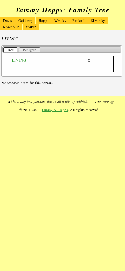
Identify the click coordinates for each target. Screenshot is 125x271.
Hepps (44, 20)
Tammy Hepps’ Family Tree (62, 10)
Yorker (31, 26)
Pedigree (29, 50)
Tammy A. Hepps (55, 109)
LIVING (19, 60)
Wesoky (60, 20)
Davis (7, 20)
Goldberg (25, 20)
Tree (10, 50)
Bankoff (78, 20)
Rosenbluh (11, 26)
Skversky (98, 20)
